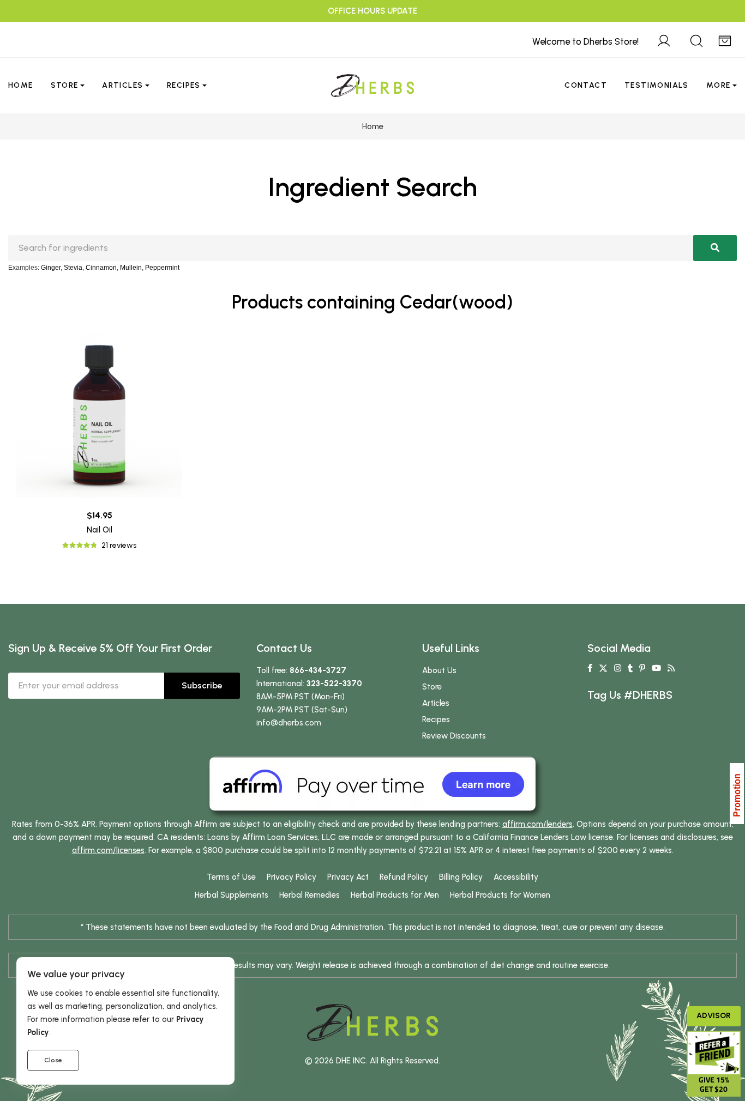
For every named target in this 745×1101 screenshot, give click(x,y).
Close (53, 1060)
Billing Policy (461, 877)
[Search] (696, 39)
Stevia (73, 267)
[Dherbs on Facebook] (589, 668)
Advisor (713, 1015)
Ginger (51, 267)
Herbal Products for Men (395, 895)
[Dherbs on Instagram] (617, 668)
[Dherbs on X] (603, 668)
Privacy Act (348, 877)
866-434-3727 (318, 670)
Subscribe (202, 685)
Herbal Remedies (309, 895)
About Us (439, 670)
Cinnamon (101, 267)
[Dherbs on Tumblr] (630, 668)
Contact (585, 85)
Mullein (131, 267)
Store (65, 85)
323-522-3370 (334, 683)
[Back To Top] (714, 30)
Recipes (184, 85)
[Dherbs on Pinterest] (642, 668)
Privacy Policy (291, 877)
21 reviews (118, 545)
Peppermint (162, 267)
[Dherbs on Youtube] (656, 668)
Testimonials (656, 85)
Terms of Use (231, 877)
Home (20, 85)
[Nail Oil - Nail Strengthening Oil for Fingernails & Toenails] (99, 415)
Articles (122, 85)
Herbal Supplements (231, 895)
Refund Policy (404, 877)
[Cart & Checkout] (724, 39)
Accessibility (516, 877)
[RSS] (671, 668)
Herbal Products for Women (500, 895)
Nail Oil (99, 530)
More (718, 85)
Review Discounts (454, 736)
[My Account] (663, 39)
